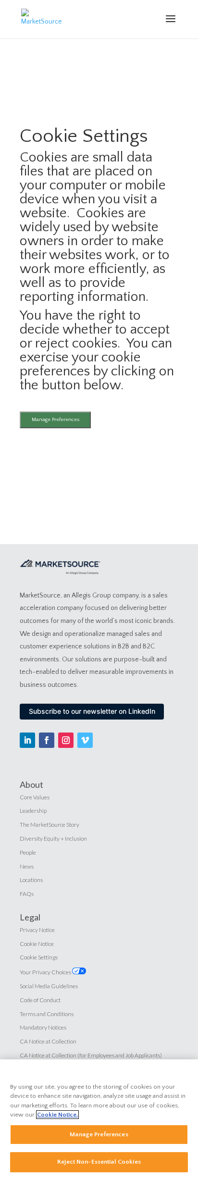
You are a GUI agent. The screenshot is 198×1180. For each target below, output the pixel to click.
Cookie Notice (37, 943)
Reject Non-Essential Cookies (99, 1161)
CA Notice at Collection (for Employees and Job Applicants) (91, 1055)
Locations (31, 879)
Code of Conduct (40, 1000)
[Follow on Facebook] (46, 740)
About (31, 784)
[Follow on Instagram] (66, 740)
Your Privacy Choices (46, 972)
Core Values (35, 797)
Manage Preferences (55, 419)
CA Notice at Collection (48, 1041)
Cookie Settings (39, 957)
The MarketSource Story (49, 824)
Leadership (33, 810)
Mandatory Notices (43, 1027)
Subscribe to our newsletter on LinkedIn (92, 711)
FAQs (27, 893)
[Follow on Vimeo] (85, 740)
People (28, 852)
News (27, 866)
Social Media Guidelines (49, 986)
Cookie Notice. (57, 1114)
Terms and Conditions (47, 1014)
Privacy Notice (37, 929)
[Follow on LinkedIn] (27, 740)
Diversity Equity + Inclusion (53, 838)
